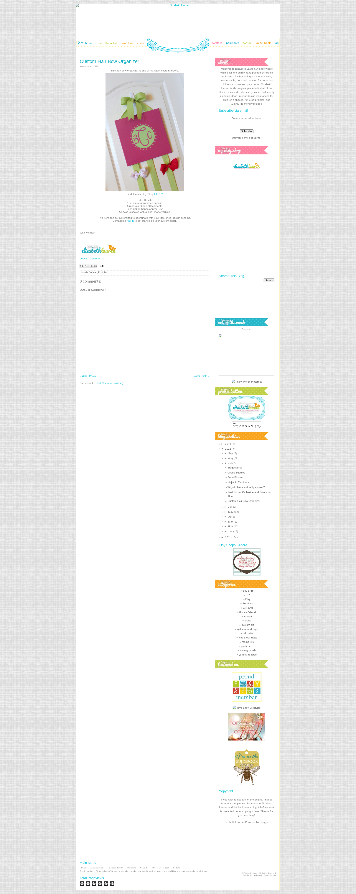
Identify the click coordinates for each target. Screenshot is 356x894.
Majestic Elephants (239, 482)
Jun (230, 506)
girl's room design (247, 629)
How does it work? (115, 868)
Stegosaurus (235, 467)
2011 (228, 537)
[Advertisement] (246, 838)
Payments (131, 868)
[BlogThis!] (85, 266)
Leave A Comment (90, 258)
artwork (247, 616)
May (231, 511)
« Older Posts (88, 375)
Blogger (264, 821)
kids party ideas (248, 637)
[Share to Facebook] (92, 266)
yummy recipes (248, 654)
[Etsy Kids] (246, 700)
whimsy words (248, 650)
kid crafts (248, 633)
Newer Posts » (201, 375)
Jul (230, 463)
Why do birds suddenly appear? (246, 487)
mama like (248, 641)
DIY (248, 594)
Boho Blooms (235, 477)
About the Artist (96, 868)
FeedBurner (254, 137)
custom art (248, 624)
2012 (228, 448)
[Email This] (81, 266)
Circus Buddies (236, 472)
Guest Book (164, 868)
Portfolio (102, 272)
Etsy (247, 599)
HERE (130, 220)
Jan (230, 531)
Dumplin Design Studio (266, 875)
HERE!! (158, 194)
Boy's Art (248, 590)
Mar (231, 521)
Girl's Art (93, 272)
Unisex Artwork (247, 612)
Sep (231, 453)
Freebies (248, 603)
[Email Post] (101, 265)
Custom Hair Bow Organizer (109, 61)
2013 (228, 443)
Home (83, 868)
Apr (230, 516)
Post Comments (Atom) (109, 383)
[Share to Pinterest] (95, 266)
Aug (231, 458)
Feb (231, 526)
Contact (143, 868)
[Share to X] (88, 266)
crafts (248, 620)
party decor (247, 646)
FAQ (153, 868)
